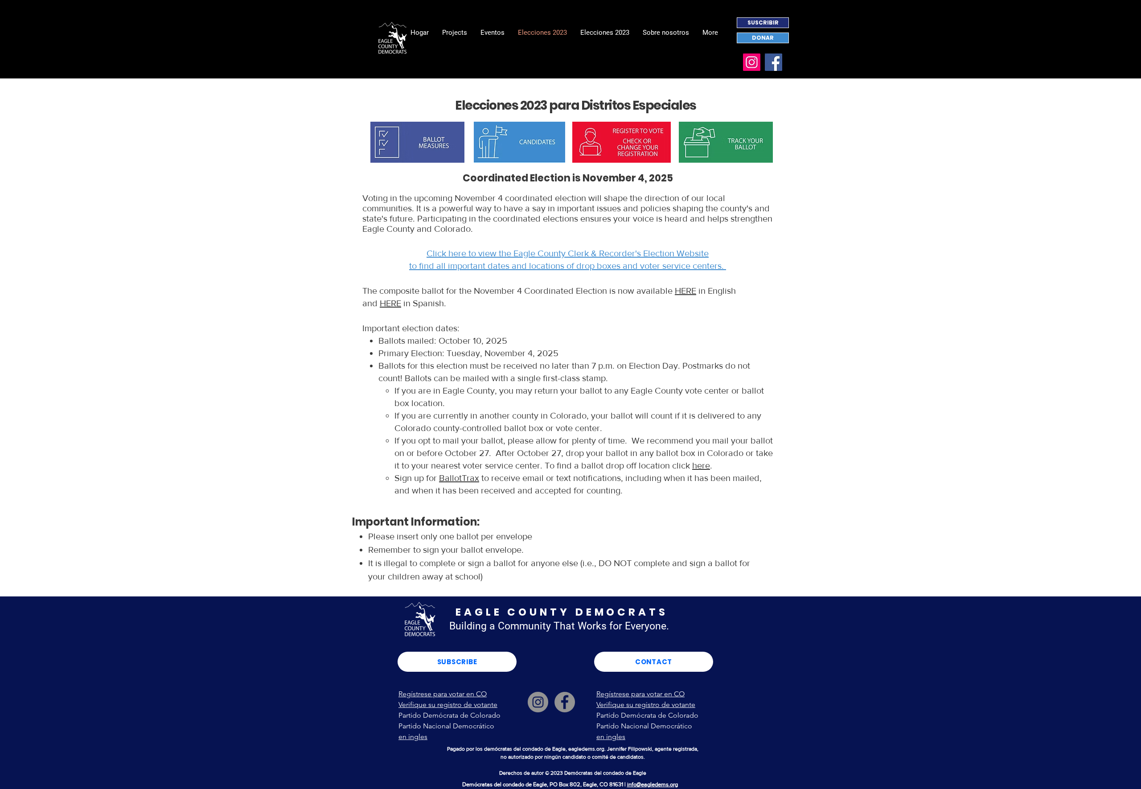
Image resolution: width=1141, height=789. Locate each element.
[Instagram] (751, 62)
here (701, 465)
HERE (685, 291)
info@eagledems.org (652, 784)
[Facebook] (773, 62)
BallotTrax (459, 478)
